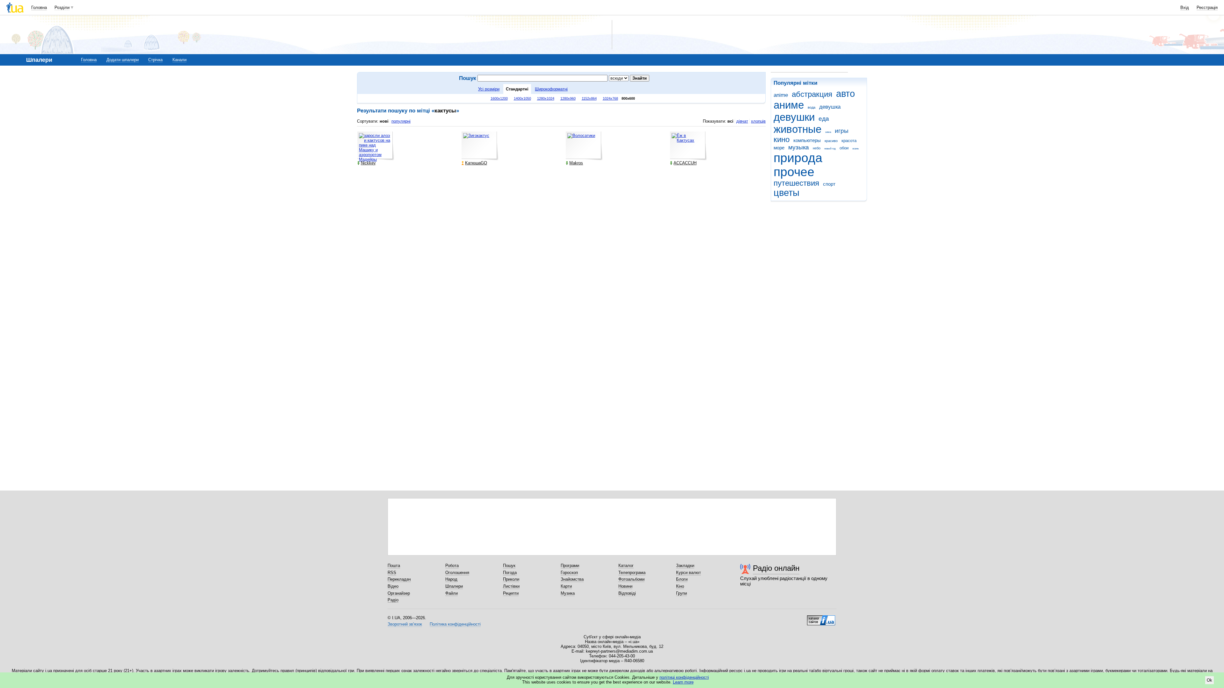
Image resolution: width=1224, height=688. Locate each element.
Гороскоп (569, 572)
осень (855, 148)
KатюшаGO (476, 163)
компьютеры (807, 140)
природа (798, 158)
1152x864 (589, 98)
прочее (794, 172)
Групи (681, 593)
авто (845, 94)
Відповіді (627, 593)
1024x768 (610, 98)
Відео (393, 586)
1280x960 (568, 98)
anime (781, 95)
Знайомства (572, 579)
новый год (830, 148)
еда (824, 118)
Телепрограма (631, 572)
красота (848, 140)
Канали (179, 59)
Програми (570, 565)
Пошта (394, 565)
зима (828, 132)
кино (782, 139)
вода (811, 107)
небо (816, 148)
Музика (568, 593)
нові (384, 121)
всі (730, 121)
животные (797, 129)
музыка (798, 147)
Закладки (685, 565)
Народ (451, 579)
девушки (794, 117)
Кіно (680, 586)
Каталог (626, 565)
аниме (789, 105)
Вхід (1184, 7)
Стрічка (155, 59)
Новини (625, 586)
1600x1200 (499, 98)
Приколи (511, 579)
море (779, 147)
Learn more (683, 682)
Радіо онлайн (776, 568)
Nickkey (368, 163)
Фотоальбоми (631, 579)
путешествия (796, 183)
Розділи (62, 7)
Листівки (511, 586)
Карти (566, 586)
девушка (830, 107)
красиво (831, 141)
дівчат (742, 121)
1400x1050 (522, 98)
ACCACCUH (685, 163)
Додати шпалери (122, 59)
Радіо (393, 600)
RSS (392, 572)
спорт (829, 184)
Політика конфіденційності (455, 624)
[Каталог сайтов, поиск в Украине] (821, 617)
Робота (452, 565)
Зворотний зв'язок (405, 624)
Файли (451, 593)
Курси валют (688, 572)
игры (842, 130)
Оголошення (457, 572)
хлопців (758, 121)
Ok (1209, 680)
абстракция (812, 94)
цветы (786, 193)
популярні (401, 121)
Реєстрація (1207, 7)
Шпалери (454, 586)
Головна (39, 7)
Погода (510, 572)
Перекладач (399, 579)
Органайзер (399, 593)
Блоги (682, 579)
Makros (576, 163)
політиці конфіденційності (684, 677)
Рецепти (511, 593)
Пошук (509, 565)
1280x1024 (545, 98)
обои (844, 148)
